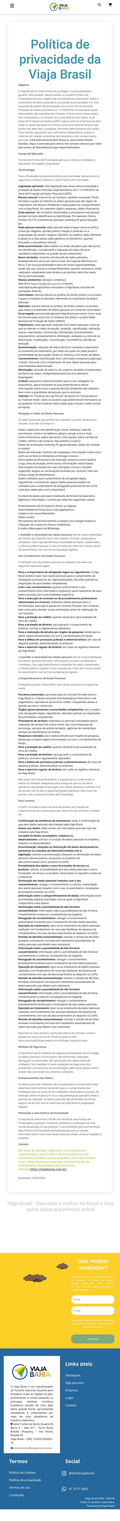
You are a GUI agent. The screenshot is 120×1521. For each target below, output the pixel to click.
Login (69, 1398)
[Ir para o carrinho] (110, 5)
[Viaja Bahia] (60, 7)
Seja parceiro (74, 1383)
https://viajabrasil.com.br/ (46, 283)
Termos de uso (19, 1487)
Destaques (72, 1375)
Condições (16, 1495)
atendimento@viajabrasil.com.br (32, 1448)
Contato (71, 1405)
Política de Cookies (22, 1472)
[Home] (32, 1372)
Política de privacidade (25, 1480)
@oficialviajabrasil (81, 1473)
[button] (12, 6)
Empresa (71, 1390)
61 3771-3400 (78, 1489)
